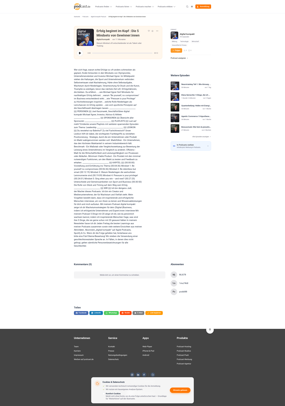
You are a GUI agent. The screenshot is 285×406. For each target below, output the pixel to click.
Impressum (79, 355)
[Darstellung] (192, 6)
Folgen (177, 50)
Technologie (184, 41)
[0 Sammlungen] (152, 31)
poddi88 (183, 291)
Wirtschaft (195, 41)
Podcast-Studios (184, 351)
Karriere (77, 351)
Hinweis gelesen (180, 390)
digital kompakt (103, 39)
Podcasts (85, 16)
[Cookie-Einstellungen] (153, 375)
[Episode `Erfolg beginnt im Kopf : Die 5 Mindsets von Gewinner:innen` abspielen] (80, 53)
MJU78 (182, 274)
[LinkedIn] (138, 375)
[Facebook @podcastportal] (144, 375)
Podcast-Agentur (184, 364)
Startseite (77, 16)
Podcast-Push (183, 355)
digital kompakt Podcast (98, 16)
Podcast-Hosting (184, 346)
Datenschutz (113, 359)
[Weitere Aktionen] (157, 31)
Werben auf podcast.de (84, 359)
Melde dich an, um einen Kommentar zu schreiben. (119, 275)
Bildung (174, 41)
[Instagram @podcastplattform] (132, 375)
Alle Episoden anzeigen (200, 137)
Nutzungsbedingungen (117, 355)
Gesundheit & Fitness (179, 45)
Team (76, 346)
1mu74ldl (183, 283)
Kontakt (111, 346)
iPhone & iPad (148, 351)
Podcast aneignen (178, 58)
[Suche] (187, 6)
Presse (111, 351)
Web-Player (147, 346)
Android (145, 355)
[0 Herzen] (149, 31)
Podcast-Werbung (184, 359)
